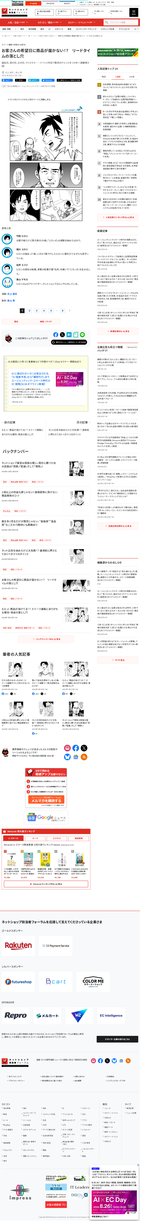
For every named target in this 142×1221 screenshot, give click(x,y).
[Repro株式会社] (15, 1015)
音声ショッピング (69, 1120)
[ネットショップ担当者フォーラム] (15, 1064)
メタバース (59, 29)
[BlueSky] (67, 757)
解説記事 (130, 1108)
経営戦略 (79, 838)
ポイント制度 (67, 1129)
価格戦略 (6, 1143)
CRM (44, 1125)
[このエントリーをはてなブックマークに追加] (69, 334)
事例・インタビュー (111, 1132)
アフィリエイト (124, 29)
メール (5, 1120)
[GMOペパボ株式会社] (93, 982)
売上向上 (6, 1125)
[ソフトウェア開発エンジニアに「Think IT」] (79, 1179)
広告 (44, 1120)
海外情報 (32, 29)
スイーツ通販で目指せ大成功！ (43, 36)
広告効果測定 (48, 1135)
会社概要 (77, 1080)
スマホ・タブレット (29, 1129)
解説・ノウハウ (109, 1122)
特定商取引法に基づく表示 (52, 1080)
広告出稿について (116, 12)
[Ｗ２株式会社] (79, 1015)
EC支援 (102, 4)
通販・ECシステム (29, 1156)
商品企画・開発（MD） (68, 1142)
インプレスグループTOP (116, 1080)
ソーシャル (27, 1120)
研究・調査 (110, 2)
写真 (5, 1135)
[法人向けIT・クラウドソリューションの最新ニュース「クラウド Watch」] (56, 1188)
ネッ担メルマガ (80, 12)
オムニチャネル (28, 1150)
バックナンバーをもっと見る (48, 639)
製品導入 (67, 3)
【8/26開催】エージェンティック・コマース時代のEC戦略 (31, 86)
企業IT (81, 2)
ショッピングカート (88, 1150)
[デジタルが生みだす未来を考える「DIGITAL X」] (79, 1197)
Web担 (50, 755)
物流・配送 (47, 1143)
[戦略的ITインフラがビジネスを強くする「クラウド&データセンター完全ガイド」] (56, 1179)
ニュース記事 (131, 1113)
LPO (64, 1125)
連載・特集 (6, 29)
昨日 (104, 77)
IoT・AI (95, 2)
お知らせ (107, 1117)
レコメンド (86, 1129)
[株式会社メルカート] (47, 1015)
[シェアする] (55, 334)
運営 (84, 1135)
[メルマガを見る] (93, 1060)
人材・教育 (86, 1143)
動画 (24, 1135)
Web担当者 (50, 3)
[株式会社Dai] (55, 982)
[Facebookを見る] (100, 1060)
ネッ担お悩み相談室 (43, 12)
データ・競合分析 (49, 1129)
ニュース (107, 1108)
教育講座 (96, 4)
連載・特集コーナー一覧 (21, 36)
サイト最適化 (8, 1129)
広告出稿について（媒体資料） (53, 1076)
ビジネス (57, 838)
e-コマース (13, 838)
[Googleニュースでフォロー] (121, 1060)
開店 (44, 1150)
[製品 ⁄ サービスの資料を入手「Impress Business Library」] (56, 1197)
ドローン (90, 4)
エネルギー (82, 4)
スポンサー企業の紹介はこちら (117, 1039)
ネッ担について (99, 12)
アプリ (84, 1120)
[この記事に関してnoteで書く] (75, 335)
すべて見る (119, 660)
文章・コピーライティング (69, 1135)
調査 (84, 1156)
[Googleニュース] (75, 757)
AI (49, 29)
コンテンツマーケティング (86, 29)
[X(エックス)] (84, 748)
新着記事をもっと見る (119, 331)
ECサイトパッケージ (69, 1150)
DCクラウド (102, 2)
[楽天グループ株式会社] (18, 946)
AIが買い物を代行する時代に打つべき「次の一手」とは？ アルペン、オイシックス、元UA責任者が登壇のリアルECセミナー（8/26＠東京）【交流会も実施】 (114, 1174)
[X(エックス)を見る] (107, 1060)
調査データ (108, 1127)
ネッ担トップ (6, 36)
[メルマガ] (67, 748)
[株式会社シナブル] (111, 1015)
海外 (22, 29)
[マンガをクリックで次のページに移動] (46, 219)
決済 (5, 1156)
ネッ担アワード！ (62, 12)
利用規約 (110, 1076)
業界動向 (46, 1156)
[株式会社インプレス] (20, 1192)
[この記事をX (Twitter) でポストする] (62, 334)
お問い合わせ (79, 1076)
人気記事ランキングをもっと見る (120, 217)
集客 (69, 29)
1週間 (118, 77)
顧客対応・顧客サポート (29, 1142)
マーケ (35, 838)
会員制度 (26, 1125)
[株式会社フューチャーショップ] (18, 982)
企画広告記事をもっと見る (119, 526)
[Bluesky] (114, 1060)
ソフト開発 (88, 2)
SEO (84, 1114)
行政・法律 (66, 1156)
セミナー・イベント (111, 1113)
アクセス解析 (87, 1125)
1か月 (132, 77)
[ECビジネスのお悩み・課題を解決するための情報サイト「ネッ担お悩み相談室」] (56, 1205)
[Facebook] (75, 748)
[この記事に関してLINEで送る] (82, 334)
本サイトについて (15, 1076)
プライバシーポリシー (17, 1080)
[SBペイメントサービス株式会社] (55, 946)
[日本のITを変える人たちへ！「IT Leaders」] (79, 1188)
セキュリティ (7, 1150)
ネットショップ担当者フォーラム (14, 12)
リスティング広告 (107, 29)
